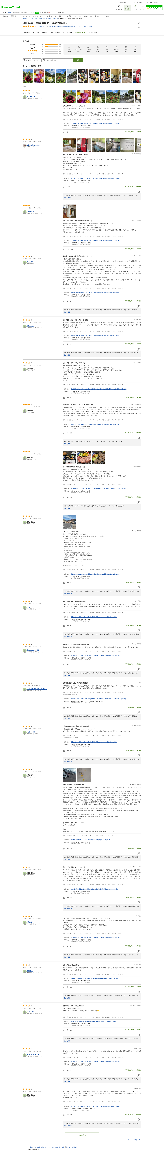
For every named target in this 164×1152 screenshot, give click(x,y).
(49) (55, 32)
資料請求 (74, 1147)
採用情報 (62, 1147)
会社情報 (31, 1147)
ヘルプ (115, 2)
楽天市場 (149, 2)
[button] (28, 76)
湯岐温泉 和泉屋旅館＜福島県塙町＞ (45, 23)
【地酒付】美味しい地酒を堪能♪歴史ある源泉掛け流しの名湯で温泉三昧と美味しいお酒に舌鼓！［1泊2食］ (98, 389)
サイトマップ (131, 2)
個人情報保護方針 (40, 1147)
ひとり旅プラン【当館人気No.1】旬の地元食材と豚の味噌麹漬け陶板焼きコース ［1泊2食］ (94, 889)
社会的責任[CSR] (52, 1147)
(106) (80, 32)
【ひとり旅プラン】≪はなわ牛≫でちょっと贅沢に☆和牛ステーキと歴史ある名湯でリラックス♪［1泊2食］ (98, 489)
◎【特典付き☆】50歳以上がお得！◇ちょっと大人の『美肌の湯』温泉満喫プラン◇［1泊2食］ (95, 123)
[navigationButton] (138, 75)
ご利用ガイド (122, 2)
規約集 (68, 1147)
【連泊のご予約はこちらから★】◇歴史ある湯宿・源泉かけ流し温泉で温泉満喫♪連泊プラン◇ (95, 292)
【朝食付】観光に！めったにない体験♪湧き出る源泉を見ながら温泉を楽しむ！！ (92, 840)
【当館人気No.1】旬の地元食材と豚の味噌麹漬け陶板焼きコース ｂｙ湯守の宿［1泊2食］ (94, 617)
